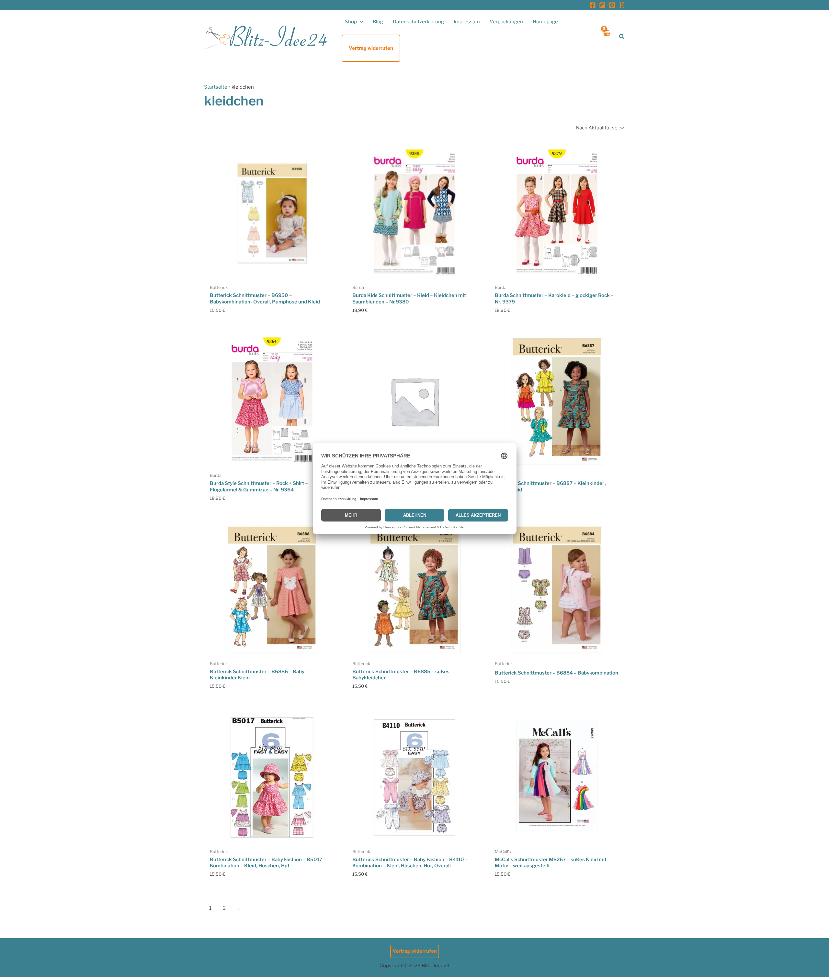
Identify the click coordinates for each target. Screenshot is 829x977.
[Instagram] (602, 5)
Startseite (215, 87)
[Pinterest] (612, 5)
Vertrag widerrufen (414, 951)
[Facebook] (592, 5)
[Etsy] (622, 5)
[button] (360, 21)
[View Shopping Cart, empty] (606, 36)
